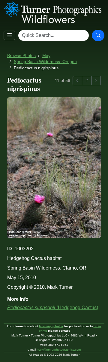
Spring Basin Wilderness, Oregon (45, 61)
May (46, 55)
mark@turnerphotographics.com (59, 349)
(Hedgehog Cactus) (52, 307)
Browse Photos (21, 55)
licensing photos (51, 326)
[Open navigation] (9, 36)
